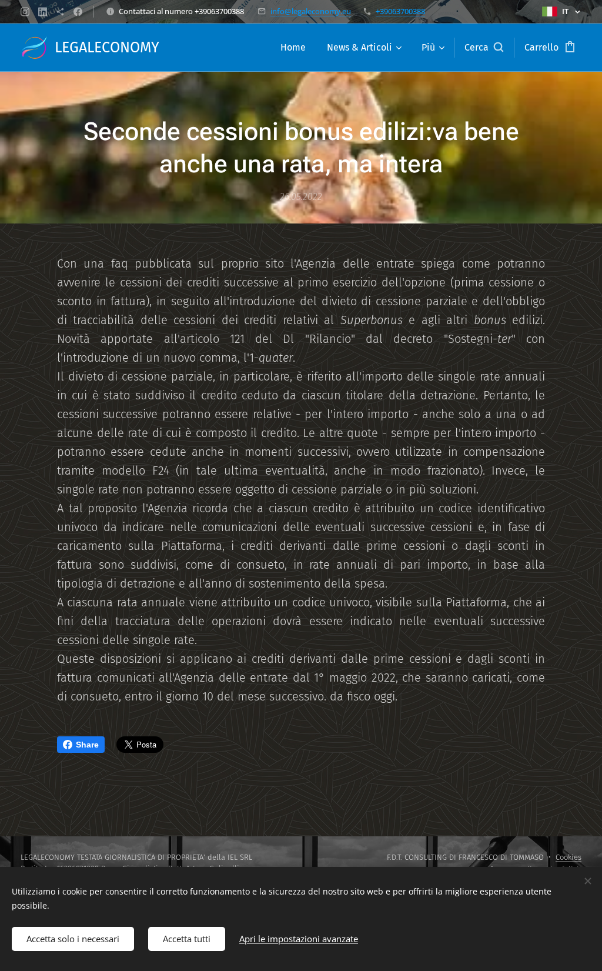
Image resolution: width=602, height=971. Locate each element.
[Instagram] (25, 12)
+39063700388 (400, 11)
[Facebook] (78, 12)
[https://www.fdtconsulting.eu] (60, 12)
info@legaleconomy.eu (310, 11)
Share (87, 744)
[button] (484, 48)
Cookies (568, 857)
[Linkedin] (42, 12)
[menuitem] (293, 48)
